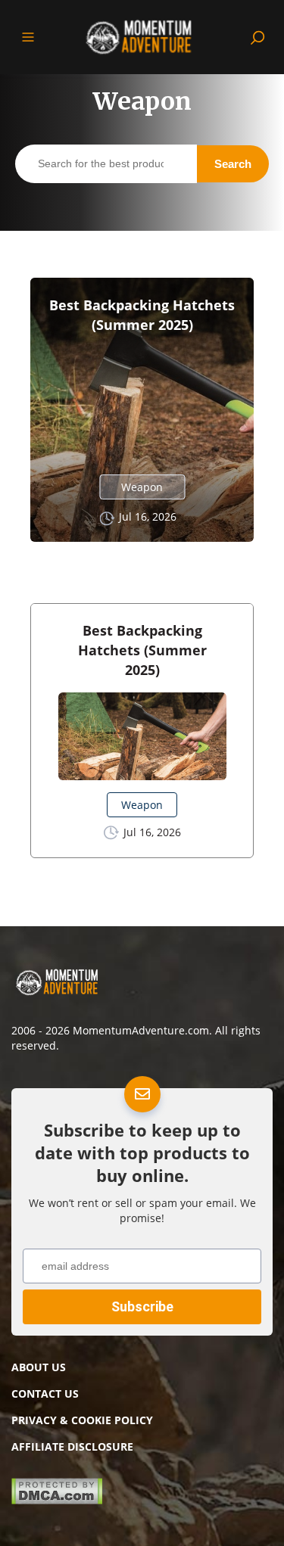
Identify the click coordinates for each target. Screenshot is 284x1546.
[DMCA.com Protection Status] (56, 1500)
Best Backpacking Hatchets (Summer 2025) (142, 315)
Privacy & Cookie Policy (82, 1420)
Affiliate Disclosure (72, 1446)
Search (232, 163)
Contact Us (45, 1393)
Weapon (142, 487)
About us (38, 1367)
